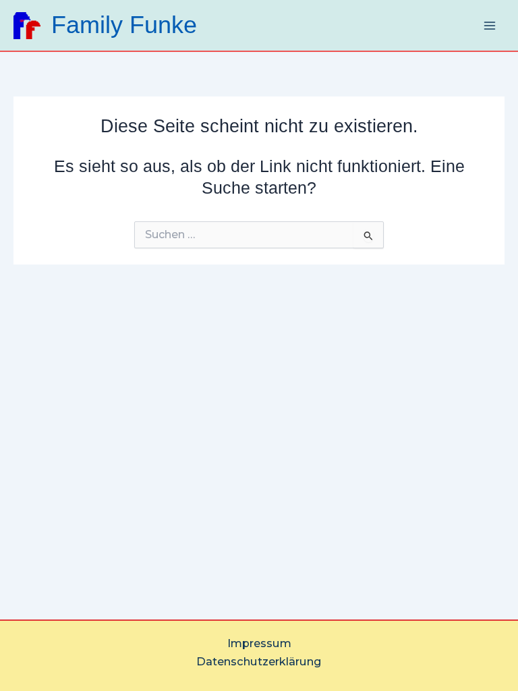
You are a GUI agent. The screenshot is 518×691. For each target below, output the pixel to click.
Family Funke (124, 24)
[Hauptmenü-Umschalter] (489, 25)
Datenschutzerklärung (259, 661)
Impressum (259, 643)
